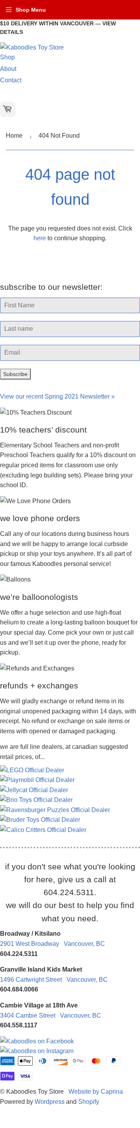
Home (14, 135)
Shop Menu (31, 10)
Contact (10, 80)
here (39, 238)
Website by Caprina (95, 1091)
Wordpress (50, 1101)
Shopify (88, 1101)
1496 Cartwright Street (54, 979)
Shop (7, 57)
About (8, 69)
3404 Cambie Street (50, 1015)
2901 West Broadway (52, 943)
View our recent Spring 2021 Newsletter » (57, 396)
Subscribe (15, 374)
